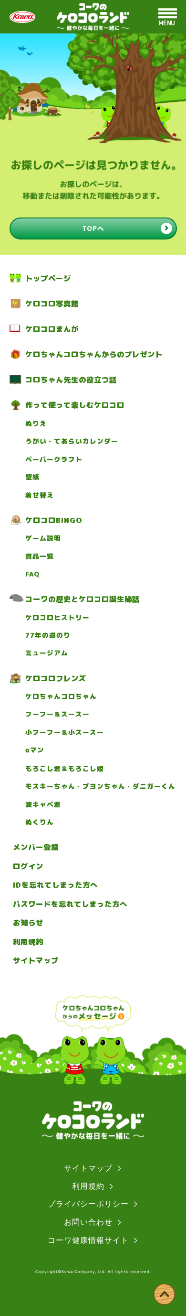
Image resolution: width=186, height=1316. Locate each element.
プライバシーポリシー (88, 1203)
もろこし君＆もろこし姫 (64, 768)
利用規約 (28, 941)
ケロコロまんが (52, 329)
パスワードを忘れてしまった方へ (70, 904)
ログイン (28, 866)
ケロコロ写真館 (52, 303)
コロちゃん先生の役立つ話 (71, 379)
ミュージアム (46, 653)
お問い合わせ (88, 1222)
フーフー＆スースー (57, 714)
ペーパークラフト (54, 459)
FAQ (32, 574)
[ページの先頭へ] (164, 1294)
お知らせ (28, 922)
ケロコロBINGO (53, 520)
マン (34, 750)
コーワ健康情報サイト (88, 1240)
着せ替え (39, 495)
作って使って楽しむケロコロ (74, 405)
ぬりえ (36, 423)
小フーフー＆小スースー (64, 732)
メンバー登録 (36, 847)
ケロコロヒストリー (57, 617)
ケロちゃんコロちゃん (61, 696)
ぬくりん (39, 822)
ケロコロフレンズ (55, 678)
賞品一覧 (39, 556)
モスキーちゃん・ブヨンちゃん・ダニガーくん (100, 786)
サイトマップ (36, 960)
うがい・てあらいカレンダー (71, 441)
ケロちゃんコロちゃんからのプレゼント (94, 354)
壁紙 (32, 477)
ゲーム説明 (43, 538)
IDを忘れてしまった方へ (55, 885)
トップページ (48, 278)
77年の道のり (48, 635)
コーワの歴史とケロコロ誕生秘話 (82, 599)
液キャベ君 (43, 804)
